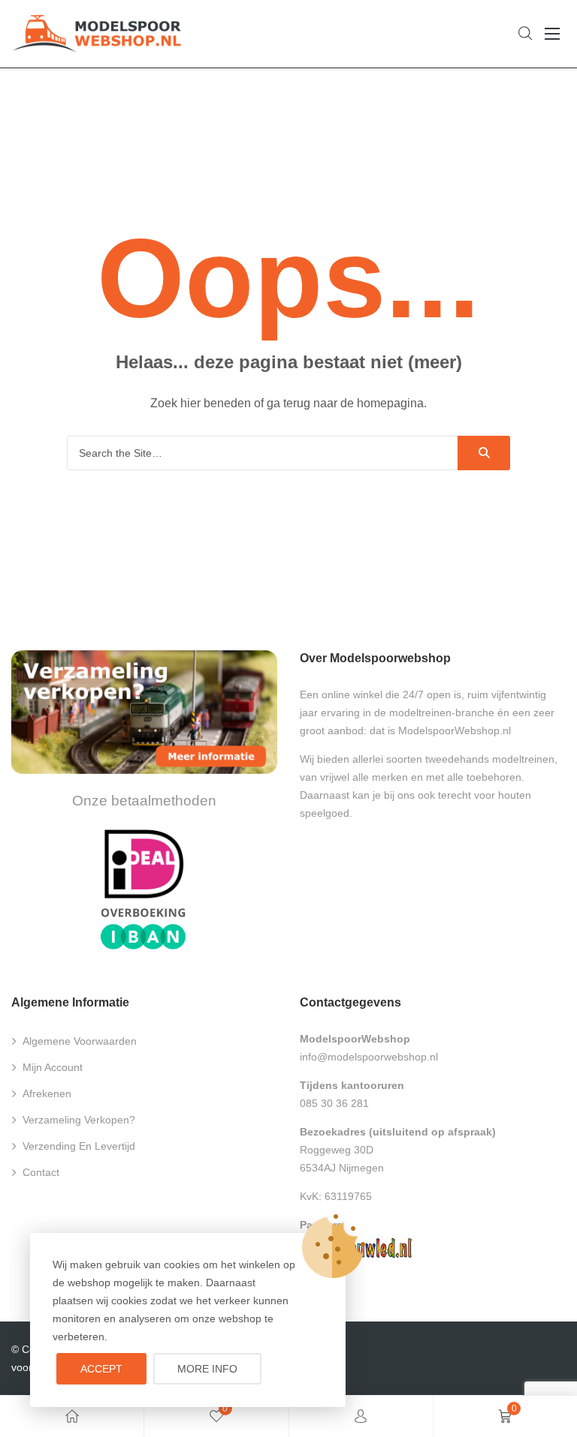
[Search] (484, 453)
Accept (101, 1369)
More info (207, 1369)
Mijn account (53, 1067)
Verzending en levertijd (79, 1146)
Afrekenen (47, 1094)
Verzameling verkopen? (79, 1120)
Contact (41, 1172)
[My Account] (360, 1416)
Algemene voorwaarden (80, 1041)
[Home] (72, 1416)
